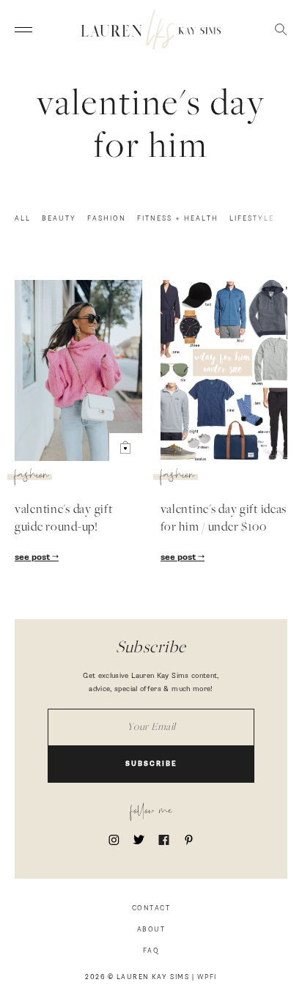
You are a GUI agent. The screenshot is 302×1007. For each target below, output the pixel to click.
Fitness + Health (177, 218)
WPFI (207, 977)
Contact (151, 908)
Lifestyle (251, 218)
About (151, 929)
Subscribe (151, 764)
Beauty (59, 218)
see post (33, 557)
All (23, 218)
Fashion (106, 218)
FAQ (151, 951)
